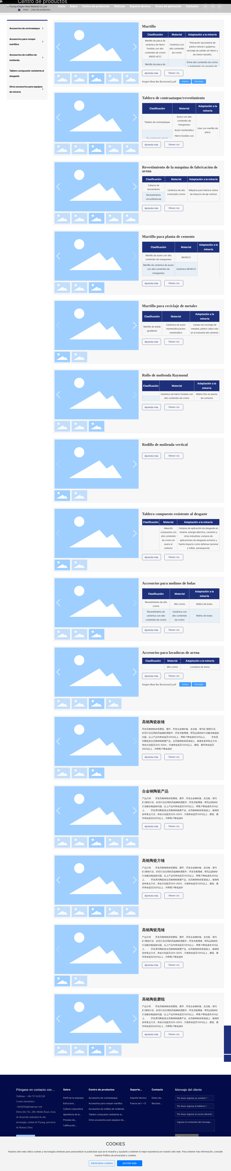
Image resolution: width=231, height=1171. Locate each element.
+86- (29, 1096)
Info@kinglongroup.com (29, 1106)
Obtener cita (173, 73)
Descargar (198, 81)
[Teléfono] (227, 1036)
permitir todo (130, 1163)
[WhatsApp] (227, 1029)
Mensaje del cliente (188, 1089)
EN (205, 6)
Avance (185, 81)
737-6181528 (38, 1096)
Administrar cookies (102, 1163)
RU (219, 6)
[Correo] (227, 1043)
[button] (135, 46)
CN (212, 6)
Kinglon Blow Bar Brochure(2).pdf (159, 81)
